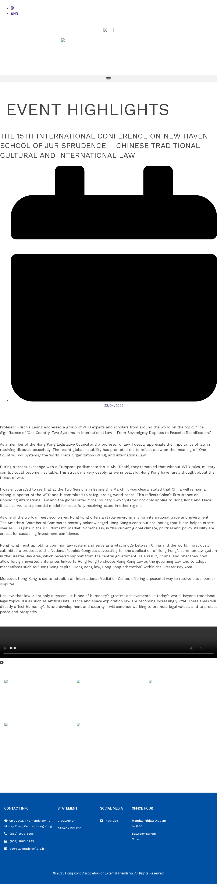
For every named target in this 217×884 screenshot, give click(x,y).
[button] (108, 78)
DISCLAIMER (66, 820)
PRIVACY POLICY (69, 828)
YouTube (111, 820)
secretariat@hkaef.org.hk (27, 848)
